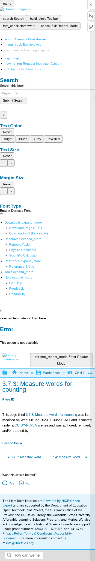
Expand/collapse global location (90, 371)
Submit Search (13, 100)
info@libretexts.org (19, 543)
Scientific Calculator (23, 255)
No (27, 483)
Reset (7, 132)
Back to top (10, 443)
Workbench (51, 373)
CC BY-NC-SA (26, 425)
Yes (11, 483)
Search (9, 555)
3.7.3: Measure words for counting (51, 415)
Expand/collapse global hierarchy (7, 373)
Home (23, 373)
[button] (16, 288)
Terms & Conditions (38, 533)
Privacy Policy (12, 533)
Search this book (12, 85)
